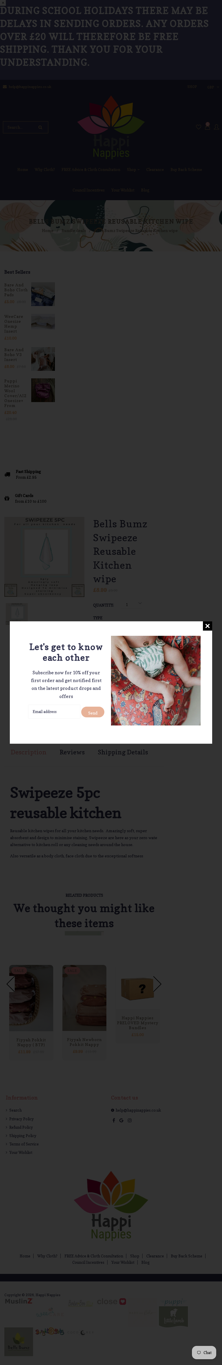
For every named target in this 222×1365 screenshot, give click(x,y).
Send (92, 712)
